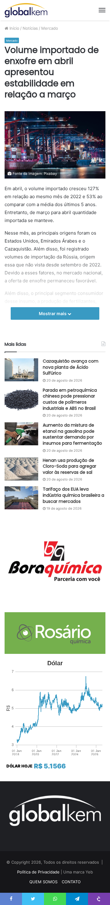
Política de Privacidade (38, 871)
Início (13, 28)
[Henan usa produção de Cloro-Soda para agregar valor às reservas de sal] (21, 469)
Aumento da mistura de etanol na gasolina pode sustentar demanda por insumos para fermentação (72, 434)
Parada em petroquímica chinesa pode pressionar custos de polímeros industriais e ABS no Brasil (70, 399)
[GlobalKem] (26, 10)
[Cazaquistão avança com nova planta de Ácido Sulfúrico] (21, 369)
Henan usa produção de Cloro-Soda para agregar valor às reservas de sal (69, 466)
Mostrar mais (53, 313)
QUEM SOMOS (43, 881)
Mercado (49, 28)
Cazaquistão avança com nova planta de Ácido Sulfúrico (70, 367)
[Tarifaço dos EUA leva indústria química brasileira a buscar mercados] (21, 497)
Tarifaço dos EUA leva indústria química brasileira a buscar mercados (73, 495)
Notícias (30, 28)
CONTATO (71, 881)
